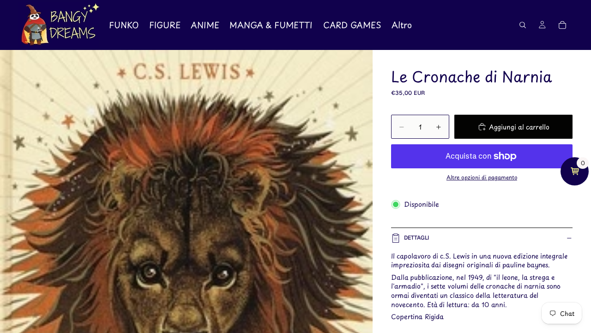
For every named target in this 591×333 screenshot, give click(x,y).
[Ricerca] (523, 25)
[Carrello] (562, 25)
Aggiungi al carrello (519, 127)
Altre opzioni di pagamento (481, 177)
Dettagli (416, 237)
